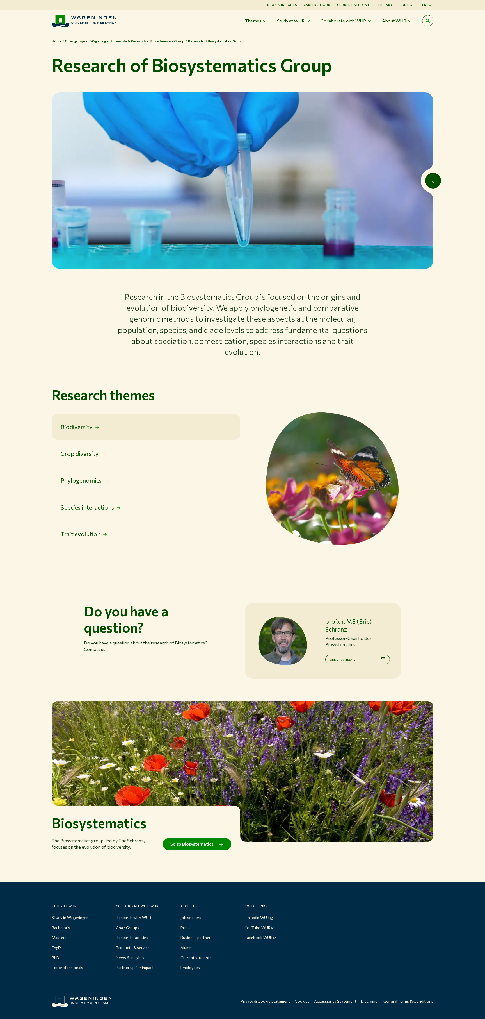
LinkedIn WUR (257, 917)
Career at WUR (317, 4)
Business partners (196, 937)
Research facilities (132, 937)
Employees (190, 967)
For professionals (67, 967)
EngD (56, 947)
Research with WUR (133, 917)
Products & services (134, 947)
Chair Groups (127, 927)
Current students (354, 4)
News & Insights (282, 4)
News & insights (130, 957)
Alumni (186, 947)
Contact (407, 4)
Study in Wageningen (70, 917)
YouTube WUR (258, 927)
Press (185, 927)
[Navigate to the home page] (84, 21)
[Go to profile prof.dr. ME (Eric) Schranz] (282, 641)
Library (385, 4)
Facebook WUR (259, 937)
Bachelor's (61, 927)
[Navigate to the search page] (427, 20)
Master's (59, 937)
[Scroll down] (433, 181)
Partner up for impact (135, 967)
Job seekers (190, 917)
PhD (55, 957)
